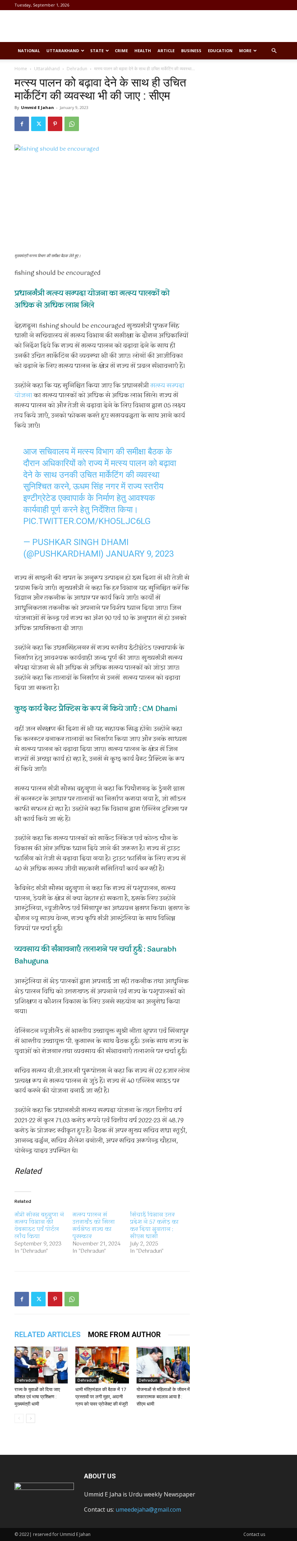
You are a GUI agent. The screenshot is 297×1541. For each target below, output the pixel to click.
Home (20, 69)
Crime (121, 50)
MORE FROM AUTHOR (124, 1334)
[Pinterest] (55, 124)
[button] (274, 51)
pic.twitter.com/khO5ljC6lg (87, 521)
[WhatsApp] (71, 124)
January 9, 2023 (140, 554)
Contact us (254, 1534)
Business (191, 50)
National (29, 50)
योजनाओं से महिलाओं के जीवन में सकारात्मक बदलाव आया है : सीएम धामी (163, 1397)
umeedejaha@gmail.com (148, 1509)
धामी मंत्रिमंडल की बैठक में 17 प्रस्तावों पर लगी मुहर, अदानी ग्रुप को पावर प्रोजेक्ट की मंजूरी (101, 1397)
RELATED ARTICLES (47, 1334)
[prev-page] (19, 1418)
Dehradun (77, 69)
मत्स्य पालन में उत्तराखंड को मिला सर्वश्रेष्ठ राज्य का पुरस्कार (93, 1226)
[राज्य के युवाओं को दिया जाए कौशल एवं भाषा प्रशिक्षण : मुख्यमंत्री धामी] (41, 1365)
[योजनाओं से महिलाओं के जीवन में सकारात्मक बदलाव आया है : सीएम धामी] (163, 1365)
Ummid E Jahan (37, 107)
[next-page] (30, 1418)
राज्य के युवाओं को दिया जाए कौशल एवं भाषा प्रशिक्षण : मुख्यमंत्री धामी (37, 1397)
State (97, 50)
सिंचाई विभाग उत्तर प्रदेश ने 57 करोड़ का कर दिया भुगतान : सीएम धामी (154, 1226)
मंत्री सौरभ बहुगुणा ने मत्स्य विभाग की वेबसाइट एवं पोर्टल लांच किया (39, 1226)
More (245, 50)
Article (166, 50)
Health (142, 50)
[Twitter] (38, 124)
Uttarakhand (62, 50)
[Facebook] (21, 124)
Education (220, 50)
